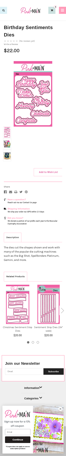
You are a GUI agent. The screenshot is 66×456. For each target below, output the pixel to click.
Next (62, 310)
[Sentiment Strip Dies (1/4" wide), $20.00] (48, 304)
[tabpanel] (17, 311)
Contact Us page (30, 202)
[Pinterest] (26, 192)
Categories (31, 398)
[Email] (10, 192)
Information (31, 388)
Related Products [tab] (15, 276)
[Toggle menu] (62, 10)
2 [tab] (33, 342)
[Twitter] (21, 192)
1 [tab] (28, 342)
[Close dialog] (60, 409)
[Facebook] (5, 192)
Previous (3, 310)
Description (12, 237)
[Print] (15, 192)
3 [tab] (38, 342)
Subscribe (53, 371)
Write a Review (11, 44)
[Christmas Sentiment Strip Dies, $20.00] (18, 304)
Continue (17, 439)
